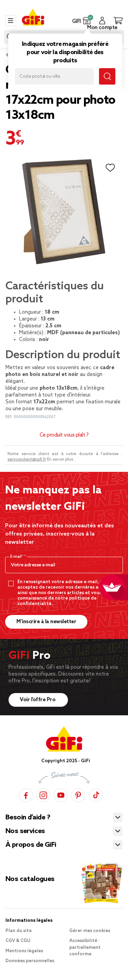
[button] (87, 20)
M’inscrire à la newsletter (46, 622)
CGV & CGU (17, 940)
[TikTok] (96, 794)
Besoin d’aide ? (27, 818)
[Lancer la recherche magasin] (107, 76)
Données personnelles (29, 961)
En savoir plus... (61, 459)
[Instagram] (43, 794)
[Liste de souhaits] (110, 168)
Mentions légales (24, 951)
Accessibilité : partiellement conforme (85, 947)
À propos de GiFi (30, 845)
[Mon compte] (102, 20)
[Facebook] (26, 794)
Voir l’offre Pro (38, 700)
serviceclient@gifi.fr (27, 459)
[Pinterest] (78, 794)
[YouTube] (61, 794)
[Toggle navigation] (10, 20)
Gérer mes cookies (89, 930)
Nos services (25, 831)
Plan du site (18, 930)
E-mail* (17, 556)
